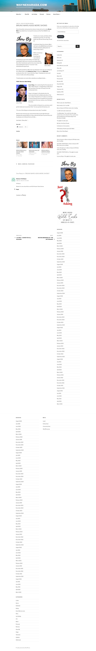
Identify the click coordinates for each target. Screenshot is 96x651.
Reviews (48, 14)
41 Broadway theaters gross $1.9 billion (65, 128)
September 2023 (61, 325)
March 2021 (59, 404)
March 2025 (60, 277)
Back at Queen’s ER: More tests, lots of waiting (67, 108)
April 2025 (59, 274)
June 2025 (59, 269)
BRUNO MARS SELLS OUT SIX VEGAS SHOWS (21, 152)
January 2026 (60, 251)
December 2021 (60, 380)
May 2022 (59, 367)
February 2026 (60, 248)
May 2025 (59, 272)
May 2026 (59, 240)
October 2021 (60, 385)
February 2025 (60, 280)
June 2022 (59, 364)
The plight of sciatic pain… (62, 120)
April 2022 (59, 369)
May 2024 (59, 303)
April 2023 (59, 338)
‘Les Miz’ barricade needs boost (64, 110)
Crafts (58, 55)
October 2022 (60, 353)
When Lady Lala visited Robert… (64, 102)
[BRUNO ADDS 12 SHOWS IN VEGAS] (47, 145)
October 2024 (60, 290)
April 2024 (59, 306)
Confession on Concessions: (63, 125)
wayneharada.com (31, 4)
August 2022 (60, 359)
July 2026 (59, 235)
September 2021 (61, 388)
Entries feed (45, 423)
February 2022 (60, 375)
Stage (58, 86)
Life (58, 73)
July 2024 (59, 298)
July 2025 (59, 267)
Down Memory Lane (61, 65)
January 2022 (60, 377)
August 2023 (60, 327)
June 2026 (59, 238)
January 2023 (60, 346)
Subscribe (60, 36)
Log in (44, 421)
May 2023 (59, 335)
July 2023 (59, 330)
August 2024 (60, 296)
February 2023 (60, 343)
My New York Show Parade (63, 123)
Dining (58, 62)
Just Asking (34, 14)
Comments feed (46, 426)
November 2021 (60, 382)
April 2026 (59, 243)
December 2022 (60, 348)
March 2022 (59, 372)
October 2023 (60, 322)
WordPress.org (46, 429)
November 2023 (60, 319)
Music (58, 76)
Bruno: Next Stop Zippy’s (62, 131)
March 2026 (60, 246)
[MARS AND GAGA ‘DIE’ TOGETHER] (34, 145)
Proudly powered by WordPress (23, 647)
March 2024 (60, 309)
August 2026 (60, 232)
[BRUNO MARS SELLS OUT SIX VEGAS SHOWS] (21, 145)
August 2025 (60, 264)
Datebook (59, 60)
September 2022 (61, 356)
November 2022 (60, 351)
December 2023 (60, 317)
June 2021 (59, 396)
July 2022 (59, 361)
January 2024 (60, 314)
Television (59, 89)
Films (58, 68)
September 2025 (61, 261)
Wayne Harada (29, 23)
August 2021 (60, 390)
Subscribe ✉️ (19, 14)
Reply (17, 189)
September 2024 (61, 293)
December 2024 (60, 285)
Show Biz (27, 14)
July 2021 (59, 393)
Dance (58, 57)
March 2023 (60, 340)
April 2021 (59, 401)
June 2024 (59, 301)
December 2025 (60, 253)
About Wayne (56, 14)
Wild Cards (59, 94)
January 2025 (60, 282)
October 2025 (60, 259)
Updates (59, 91)
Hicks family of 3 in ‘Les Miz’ (63, 105)
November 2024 (60, 288)
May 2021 (59, 398)
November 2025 (60, 256)
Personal (42, 14)
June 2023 (59, 332)
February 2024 (60, 311)
